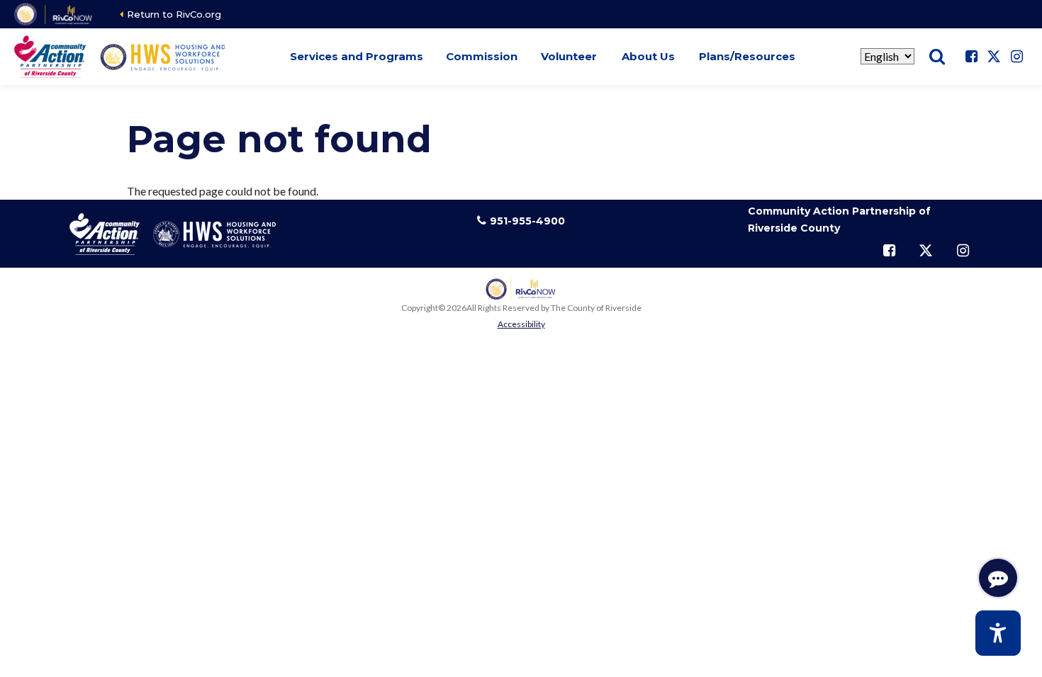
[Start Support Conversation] (998, 578)
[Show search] (937, 57)
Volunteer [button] (569, 56)
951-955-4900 (527, 221)
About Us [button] (648, 56)
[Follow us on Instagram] (1016, 56)
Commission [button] (481, 56)
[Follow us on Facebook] (971, 56)
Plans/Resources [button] (747, 56)
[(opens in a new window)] (54, 14)
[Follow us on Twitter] (993, 56)
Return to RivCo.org (174, 14)
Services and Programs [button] (356, 56)
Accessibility (521, 324)
